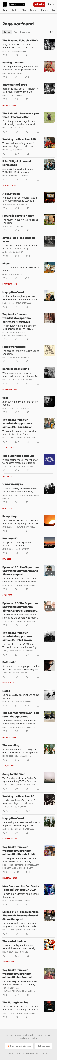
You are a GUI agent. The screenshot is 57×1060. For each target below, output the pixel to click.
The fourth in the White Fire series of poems (20, 221)
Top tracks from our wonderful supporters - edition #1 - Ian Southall (17, 974)
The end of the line (14, 941)
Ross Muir (21, 335)
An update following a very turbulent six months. (16, 544)
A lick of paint (11, 193)
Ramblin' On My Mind (15, 368)
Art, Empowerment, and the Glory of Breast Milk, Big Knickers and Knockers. (20, 68)
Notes (6, 690)
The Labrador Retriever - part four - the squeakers (20, 714)
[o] (49, 570)
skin (5, 397)
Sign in (50, 4)
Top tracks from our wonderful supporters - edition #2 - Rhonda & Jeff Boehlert (18, 851)
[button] (5, 10)
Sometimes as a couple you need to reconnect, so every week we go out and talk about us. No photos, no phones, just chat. (21, 667)
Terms (47, 1035)
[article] (28, 48)
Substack (13, 1053)
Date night (9, 662)
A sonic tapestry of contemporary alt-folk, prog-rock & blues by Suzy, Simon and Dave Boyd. (20, 490)
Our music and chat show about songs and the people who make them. (19, 580)
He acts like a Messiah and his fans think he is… (20, 895)
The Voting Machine (15, 1002)
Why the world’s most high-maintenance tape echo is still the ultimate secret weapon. (19, 46)
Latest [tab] (7, 32)
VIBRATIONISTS (12, 484)
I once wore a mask (14, 346)
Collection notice (28, 1038)
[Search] (51, 32)
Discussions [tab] (25, 32)
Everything (9, 516)
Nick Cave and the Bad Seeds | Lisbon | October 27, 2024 (20, 888)
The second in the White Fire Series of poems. (20, 352)
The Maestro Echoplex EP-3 (20, 40)
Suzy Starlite (17, 73)
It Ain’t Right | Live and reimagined (16, 163)
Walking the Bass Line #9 (18, 796)
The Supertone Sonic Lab (18, 455)
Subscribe (39, 4)
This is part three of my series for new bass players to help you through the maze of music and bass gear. (19, 802)
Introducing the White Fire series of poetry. (20, 403)
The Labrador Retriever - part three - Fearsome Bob (20, 115)
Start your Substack (20, 1045)
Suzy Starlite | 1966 (15, 84)
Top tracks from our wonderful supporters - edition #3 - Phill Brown (17, 636)
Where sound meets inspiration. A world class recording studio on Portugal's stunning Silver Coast (20, 461)
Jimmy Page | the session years (18, 239)
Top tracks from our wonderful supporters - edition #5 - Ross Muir (17, 318)
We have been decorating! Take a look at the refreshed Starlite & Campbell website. (19, 199)
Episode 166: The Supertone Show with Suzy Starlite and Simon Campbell (20, 571)
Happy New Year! (13, 292)
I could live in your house (18, 215)
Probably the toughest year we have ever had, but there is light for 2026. (20, 298)
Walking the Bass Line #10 (19, 139)
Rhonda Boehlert (25, 868)
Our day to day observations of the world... (20, 696)
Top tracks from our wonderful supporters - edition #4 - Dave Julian (17, 423)
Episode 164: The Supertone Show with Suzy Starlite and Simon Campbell (20, 915)
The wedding (10, 745)
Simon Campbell (18, 51)
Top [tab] (15, 32)
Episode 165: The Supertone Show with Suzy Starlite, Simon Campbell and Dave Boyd (20, 607)
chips (6, 263)
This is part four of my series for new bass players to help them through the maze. (19, 145)
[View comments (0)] (17, 55)
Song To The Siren (13, 774)
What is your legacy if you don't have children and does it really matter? (18, 947)
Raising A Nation (13, 62)
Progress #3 (10, 538)
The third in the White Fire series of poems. (20, 269)
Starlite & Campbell (18, 175)
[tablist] (17, 32)
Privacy (38, 1035)
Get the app (43, 1045)
